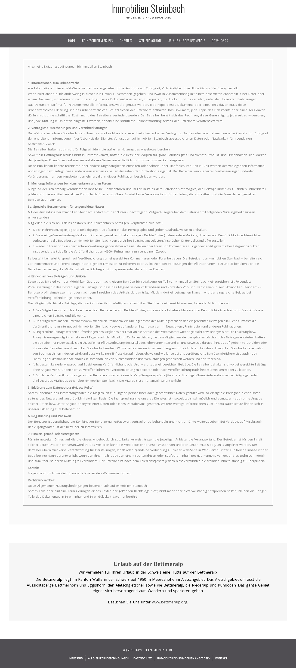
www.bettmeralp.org (169, 602)
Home (72, 40)
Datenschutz (142, 658)
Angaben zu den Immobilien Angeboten (183, 658)
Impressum (76, 658)
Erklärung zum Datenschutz (60, 409)
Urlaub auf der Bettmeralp (186, 40)
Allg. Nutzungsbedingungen (108, 658)
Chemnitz (126, 40)
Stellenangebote (150, 40)
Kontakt (221, 658)
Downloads (220, 40)
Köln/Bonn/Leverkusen (97, 40)
